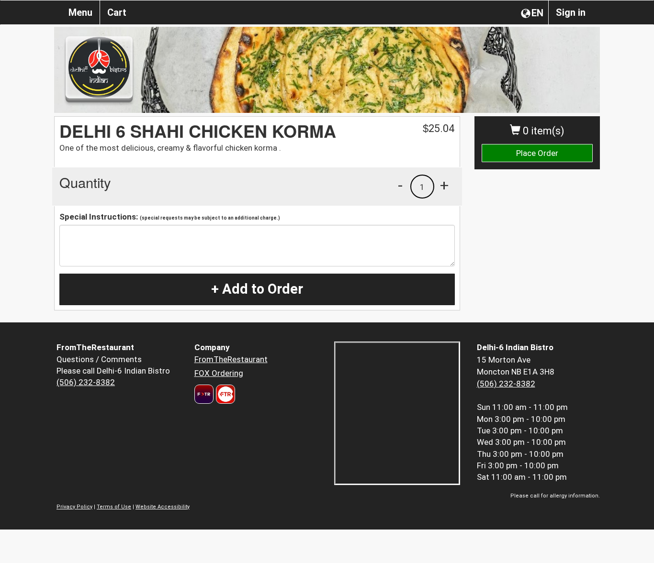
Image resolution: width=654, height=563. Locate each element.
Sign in (571, 12)
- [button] (400, 185)
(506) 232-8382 (85, 382)
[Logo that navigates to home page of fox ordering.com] (224, 394)
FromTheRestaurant (231, 359)
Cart (116, 12)
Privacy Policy (74, 507)
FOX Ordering (218, 373)
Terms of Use (114, 507)
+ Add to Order (257, 289)
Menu (80, 12)
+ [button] (444, 185)
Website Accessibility (162, 507)
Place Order (537, 153)
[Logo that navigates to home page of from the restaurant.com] (204, 394)
